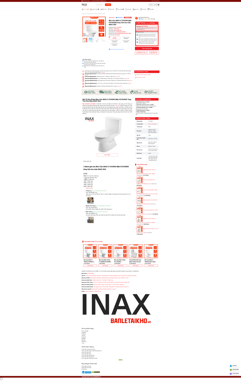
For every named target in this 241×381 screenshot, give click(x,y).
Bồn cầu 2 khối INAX (152, 123)
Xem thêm (103, 72)
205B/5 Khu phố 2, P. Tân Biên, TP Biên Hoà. (102, 280)
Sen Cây (137, 9)
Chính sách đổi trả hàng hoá (88, 356)
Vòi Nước (129, 9)
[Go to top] (1, 379)
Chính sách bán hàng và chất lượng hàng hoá (91, 350)
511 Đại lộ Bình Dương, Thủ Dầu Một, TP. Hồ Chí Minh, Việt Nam (109, 284)
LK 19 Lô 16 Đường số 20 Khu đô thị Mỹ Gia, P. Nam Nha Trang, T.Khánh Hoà (111, 282)
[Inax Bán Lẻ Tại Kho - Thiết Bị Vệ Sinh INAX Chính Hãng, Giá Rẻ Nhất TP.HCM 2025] (85, 5)
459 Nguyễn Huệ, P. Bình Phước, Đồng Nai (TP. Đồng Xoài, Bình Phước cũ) (111, 286)
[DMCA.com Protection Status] (95, 372)
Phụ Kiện (152, 9)
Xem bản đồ (117, 76)
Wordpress (84, 341)
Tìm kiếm (108, 4)
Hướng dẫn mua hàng (86, 366)
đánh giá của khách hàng (90, 177)
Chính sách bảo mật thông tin (88, 355)
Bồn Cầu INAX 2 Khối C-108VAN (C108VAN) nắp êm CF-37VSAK (105, 261)
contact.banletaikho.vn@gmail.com (93, 291)
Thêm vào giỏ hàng (147, 48)
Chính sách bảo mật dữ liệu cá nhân (89, 358)
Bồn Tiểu (112, 9)
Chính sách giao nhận (86, 353)
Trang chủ (84, 13)
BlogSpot (84, 338)
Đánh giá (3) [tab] (87, 161)
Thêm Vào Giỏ (90, 265)
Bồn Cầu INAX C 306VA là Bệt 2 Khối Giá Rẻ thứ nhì (150, 261)
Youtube (83, 335)
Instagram (84, 332)
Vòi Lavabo (120, 9)
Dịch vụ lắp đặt (85, 331)
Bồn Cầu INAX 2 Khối (100, 13)
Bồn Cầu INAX (90, 13)
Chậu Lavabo (95, 9)
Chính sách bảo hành (86, 352)
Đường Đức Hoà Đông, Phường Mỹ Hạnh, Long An (104, 289)
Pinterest (84, 334)
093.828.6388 (90, 273)
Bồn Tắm (105, 9)
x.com (83, 343)
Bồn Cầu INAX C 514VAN (88, 103)
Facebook (84, 337)
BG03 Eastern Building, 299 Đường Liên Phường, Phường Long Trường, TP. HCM (109, 277)
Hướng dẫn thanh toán (86, 367)
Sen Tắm (144, 9)
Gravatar (83, 340)
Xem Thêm (107, 154)
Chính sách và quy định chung (88, 349)
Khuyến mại (84, 369)
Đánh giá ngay (89, 188)
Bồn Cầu (86, 9)
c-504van (117, 105)
